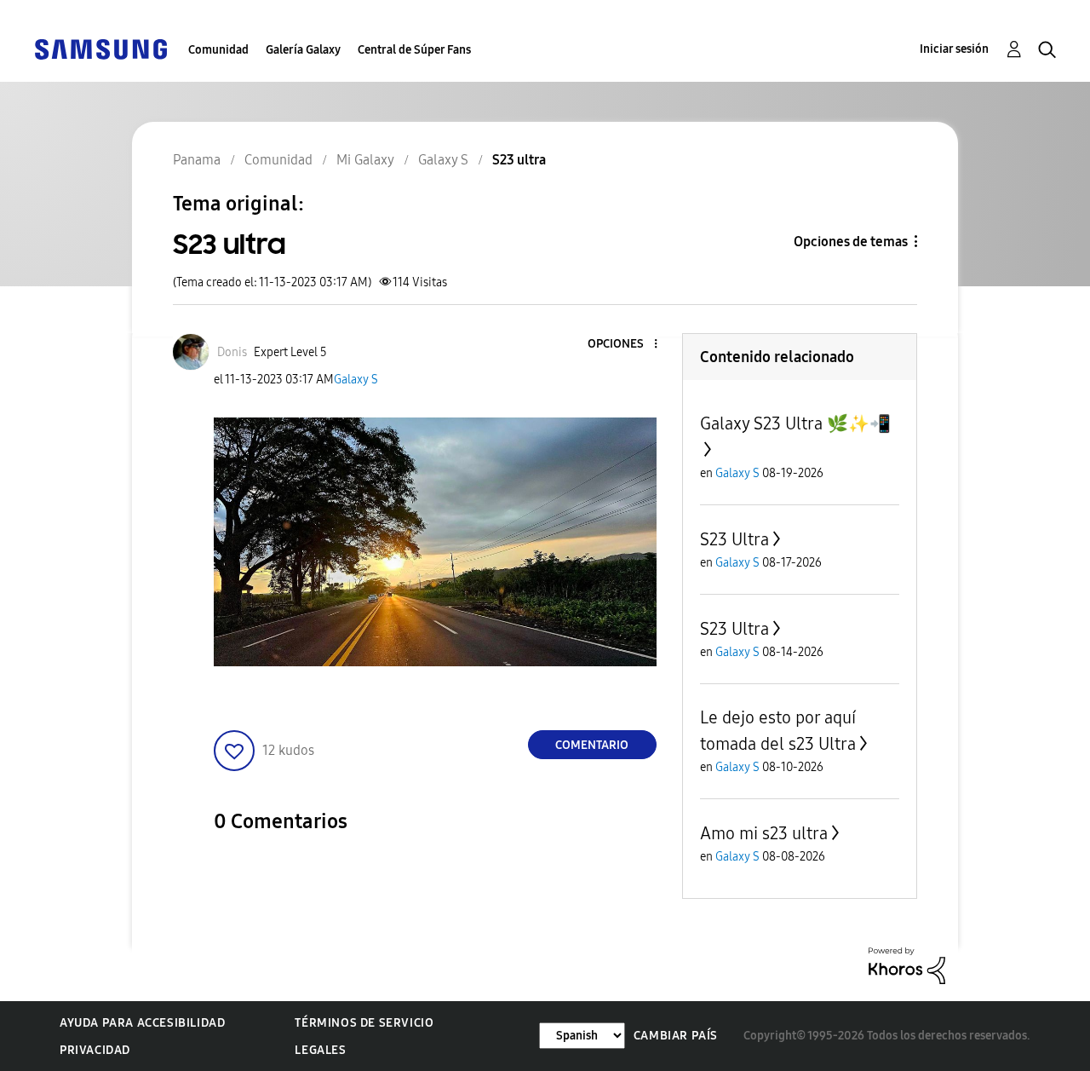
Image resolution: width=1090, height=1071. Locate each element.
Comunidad (218, 50)
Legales (320, 1050)
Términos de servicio (364, 1023)
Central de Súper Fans (414, 50)
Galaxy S (356, 379)
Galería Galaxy (303, 50)
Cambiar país (676, 1035)
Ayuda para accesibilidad (142, 1023)
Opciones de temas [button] (851, 241)
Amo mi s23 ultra (764, 833)
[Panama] (100, 48)
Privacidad (95, 1050)
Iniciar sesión (954, 49)
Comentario (591, 745)
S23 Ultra (734, 539)
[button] (627, 345)
